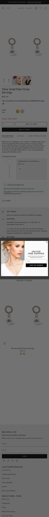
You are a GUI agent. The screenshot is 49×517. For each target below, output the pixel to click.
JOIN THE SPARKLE (36, 265)
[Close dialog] (46, 242)
